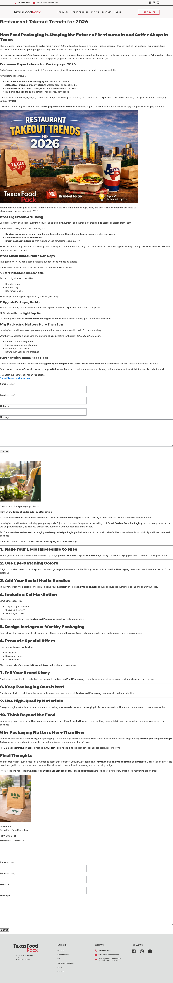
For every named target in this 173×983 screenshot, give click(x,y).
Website (4, 406)
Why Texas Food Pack (65, 963)
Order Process (80, 12)
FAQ (58, 959)
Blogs (117, 12)
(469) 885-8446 (24, 3)
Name (7, 384)
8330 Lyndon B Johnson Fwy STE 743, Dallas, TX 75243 (110, 960)
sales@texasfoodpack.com (47, 3)
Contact (107, 12)
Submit (4, 451)
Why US (95, 12)
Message (5, 417)
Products (63, 12)
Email (7, 395)
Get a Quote (148, 12)
